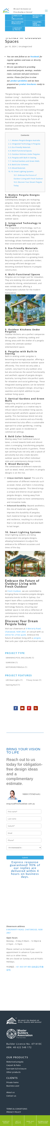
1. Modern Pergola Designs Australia (24, 140)
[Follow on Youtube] (22, 708)
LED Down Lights (13, 680)
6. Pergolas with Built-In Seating (22, 157)
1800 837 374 (30, 1122)
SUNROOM (10, 662)
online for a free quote (15, 634)
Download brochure (43, 1122)
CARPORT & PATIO (17, 29)
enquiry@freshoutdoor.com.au (20, 803)
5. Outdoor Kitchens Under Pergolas (24, 154)
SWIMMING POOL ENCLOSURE (18, 657)
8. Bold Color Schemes (18, 164)
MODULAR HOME (38, 16)
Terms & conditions (16, 1109)
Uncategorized (25, 46)
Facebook (34, 56)
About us (10, 1092)
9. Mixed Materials (16, 168)
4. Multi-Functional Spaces (20, 151)
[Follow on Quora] (36, 708)
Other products (13, 1072)
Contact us (11, 1096)
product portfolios (19, 80)
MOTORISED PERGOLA (18, 22)
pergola (37, 638)
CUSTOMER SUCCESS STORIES (25, 994)
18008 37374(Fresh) (31, 794)
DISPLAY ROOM (6, 1122)
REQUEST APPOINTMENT (25, 981)
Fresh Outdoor (14, 591)
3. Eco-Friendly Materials (19, 147)
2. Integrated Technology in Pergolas (24, 144)
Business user (12, 1086)
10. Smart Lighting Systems (20, 171)
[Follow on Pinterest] (29, 708)
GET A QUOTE (18, 1122)
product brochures (27, 84)
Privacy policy (13, 1112)
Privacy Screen (32, 680)
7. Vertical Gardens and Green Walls (23, 161)
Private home (12, 1082)
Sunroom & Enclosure (16, 1068)
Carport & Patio (13, 1065)
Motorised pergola (14, 1061)
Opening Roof (11, 685)
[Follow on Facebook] (16, 708)
